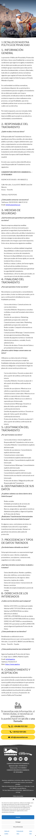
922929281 (19, 790)
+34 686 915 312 (20, 726)
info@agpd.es (10, 659)
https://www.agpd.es (12, 664)
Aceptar (18, 817)
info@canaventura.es (13, 205)
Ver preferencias (18, 827)
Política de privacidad (18, 796)
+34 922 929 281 (19, 732)
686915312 (26, 790)
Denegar (18, 822)
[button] (33, 799)
